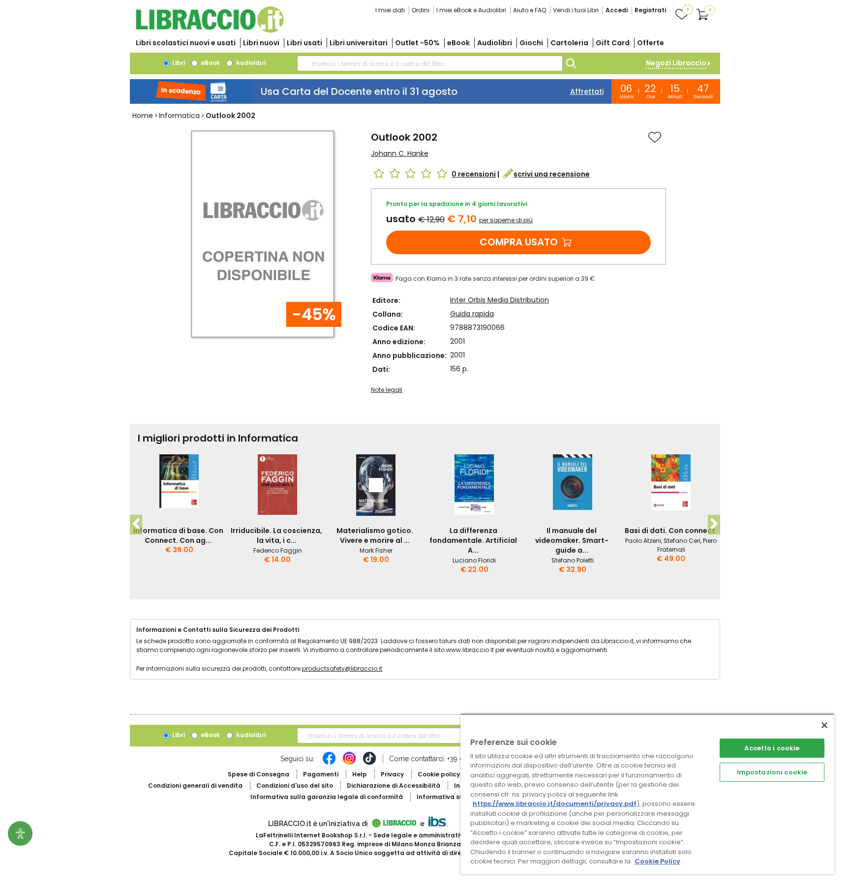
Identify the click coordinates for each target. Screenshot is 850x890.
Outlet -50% (417, 43)
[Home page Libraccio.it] (209, 31)
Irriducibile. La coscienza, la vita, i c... (276, 535)
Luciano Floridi (474, 560)
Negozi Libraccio (676, 63)
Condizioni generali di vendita (195, 785)
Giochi (531, 43)
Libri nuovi (261, 43)
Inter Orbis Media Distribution (499, 300)
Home (142, 115)
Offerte (650, 43)
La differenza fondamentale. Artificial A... (473, 540)
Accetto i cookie (771, 748)
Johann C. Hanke (399, 153)
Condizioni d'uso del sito (294, 785)
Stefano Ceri (682, 540)
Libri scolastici (186, 43)
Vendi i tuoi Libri (576, 10)
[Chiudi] (824, 725)
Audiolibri (494, 43)
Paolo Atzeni (643, 540)
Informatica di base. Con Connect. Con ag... (178, 535)
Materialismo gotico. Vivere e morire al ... (374, 535)
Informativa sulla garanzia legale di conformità (326, 797)
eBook (458, 43)
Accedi (617, 10)
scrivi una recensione (552, 174)
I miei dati (390, 10)
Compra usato (519, 242)
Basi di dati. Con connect (670, 530)
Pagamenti (320, 774)
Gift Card (613, 43)
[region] (647, 793)
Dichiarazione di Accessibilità (393, 785)
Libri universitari (359, 43)
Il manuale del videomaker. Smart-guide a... (571, 540)
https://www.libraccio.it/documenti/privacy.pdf (555, 803)
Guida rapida (472, 314)
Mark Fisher (376, 550)
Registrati (650, 10)
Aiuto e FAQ (529, 10)
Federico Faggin (277, 550)
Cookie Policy (657, 861)
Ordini (420, 10)
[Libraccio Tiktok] (369, 763)
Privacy (392, 774)
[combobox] (430, 63)
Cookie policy (439, 774)
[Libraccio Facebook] (329, 763)
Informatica (179, 115)
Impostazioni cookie (772, 772)
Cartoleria (569, 43)
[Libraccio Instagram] (349, 763)
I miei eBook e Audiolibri (471, 10)
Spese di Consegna (258, 774)
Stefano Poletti (572, 560)
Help (359, 774)
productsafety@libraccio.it (342, 668)
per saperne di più (506, 220)
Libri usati (304, 43)
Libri (178, 63)
